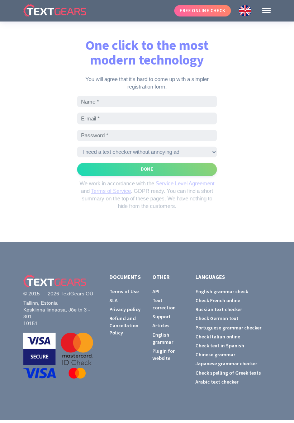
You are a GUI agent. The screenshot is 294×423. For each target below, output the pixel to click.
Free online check (203, 11)
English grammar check (221, 291)
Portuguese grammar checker (228, 327)
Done (147, 169)
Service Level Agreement (185, 183)
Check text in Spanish (219, 345)
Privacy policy (125, 309)
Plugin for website (163, 354)
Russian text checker (218, 309)
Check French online (217, 300)
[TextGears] (94, 11)
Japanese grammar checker (226, 363)
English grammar (162, 338)
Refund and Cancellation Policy (123, 325)
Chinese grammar (215, 354)
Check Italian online (217, 336)
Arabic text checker (216, 382)
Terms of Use (124, 291)
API (156, 291)
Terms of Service (111, 191)
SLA (113, 300)
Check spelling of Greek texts (228, 373)
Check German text (216, 318)
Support (161, 316)
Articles (161, 325)
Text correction (164, 304)
